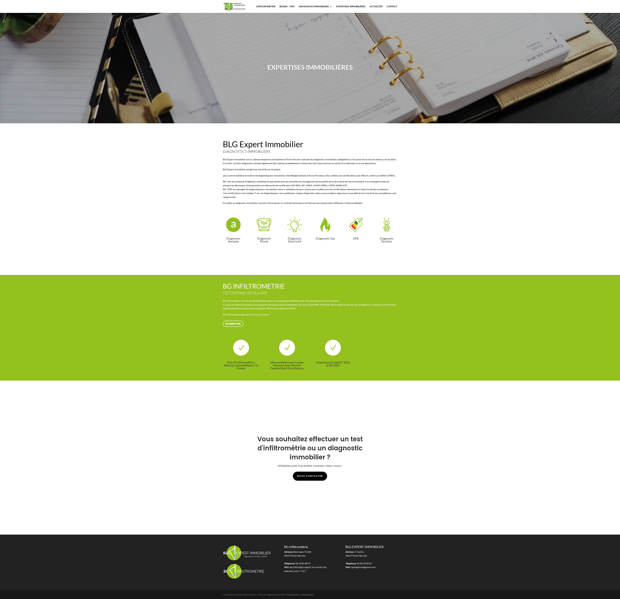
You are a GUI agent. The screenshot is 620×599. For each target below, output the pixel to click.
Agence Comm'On (276, 594)
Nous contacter (310, 476)
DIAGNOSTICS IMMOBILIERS (314, 6)
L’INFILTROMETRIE (265, 6)
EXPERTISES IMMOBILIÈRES (350, 6)
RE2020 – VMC (287, 6)
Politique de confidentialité (300, 594)
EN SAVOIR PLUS (233, 323)
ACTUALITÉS (376, 6)
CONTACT (392, 6)
